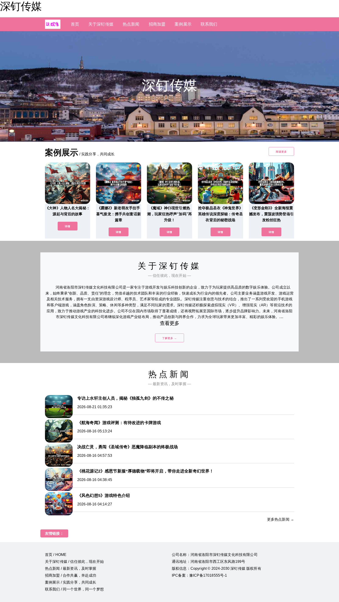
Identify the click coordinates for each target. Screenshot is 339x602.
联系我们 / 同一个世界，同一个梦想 (74, 589)
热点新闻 (131, 24)
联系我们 (209, 24)
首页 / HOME (55, 555)
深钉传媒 (21, 6)
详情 (67, 226)
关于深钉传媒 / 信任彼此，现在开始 (74, 562)
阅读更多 (281, 151)
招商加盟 (157, 24)
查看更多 (169, 323)
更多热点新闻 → (280, 519)
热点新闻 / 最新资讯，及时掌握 (70, 568)
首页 (75, 24)
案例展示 (183, 24)
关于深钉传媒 (100, 24)
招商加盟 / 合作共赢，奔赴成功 (70, 575)
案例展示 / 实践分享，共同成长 (70, 582)
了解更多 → (169, 338)
